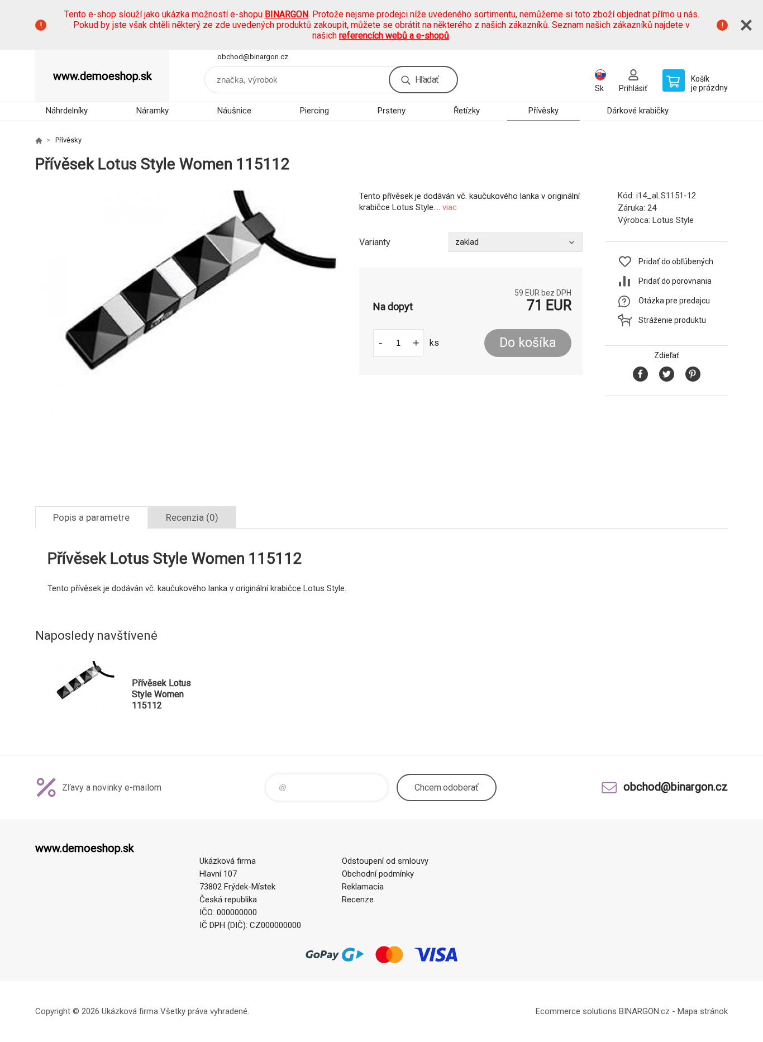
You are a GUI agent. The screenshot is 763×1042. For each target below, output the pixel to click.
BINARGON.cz (644, 1011)
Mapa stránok (703, 1011)
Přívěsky (543, 111)
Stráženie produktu (672, 320)
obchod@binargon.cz (252, 57)
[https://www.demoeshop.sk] (38, 140)
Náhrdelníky (67, 111)
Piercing (314, 111)
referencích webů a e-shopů (394, 35)
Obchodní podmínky (378, 874)
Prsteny (392, 111)
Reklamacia (363, 887)
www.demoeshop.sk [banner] (102, 76)
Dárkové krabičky (638, 111)
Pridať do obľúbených (675, 261)
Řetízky (467, 111)
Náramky (152, 111)
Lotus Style (673, 220)
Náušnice (234, 111)
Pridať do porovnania (675, 281)
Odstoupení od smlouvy (385, 861)
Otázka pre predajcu (674, 300)
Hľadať (426, 79)
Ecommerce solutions (576, 1011)
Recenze (358, 899)
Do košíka (527, 342)
